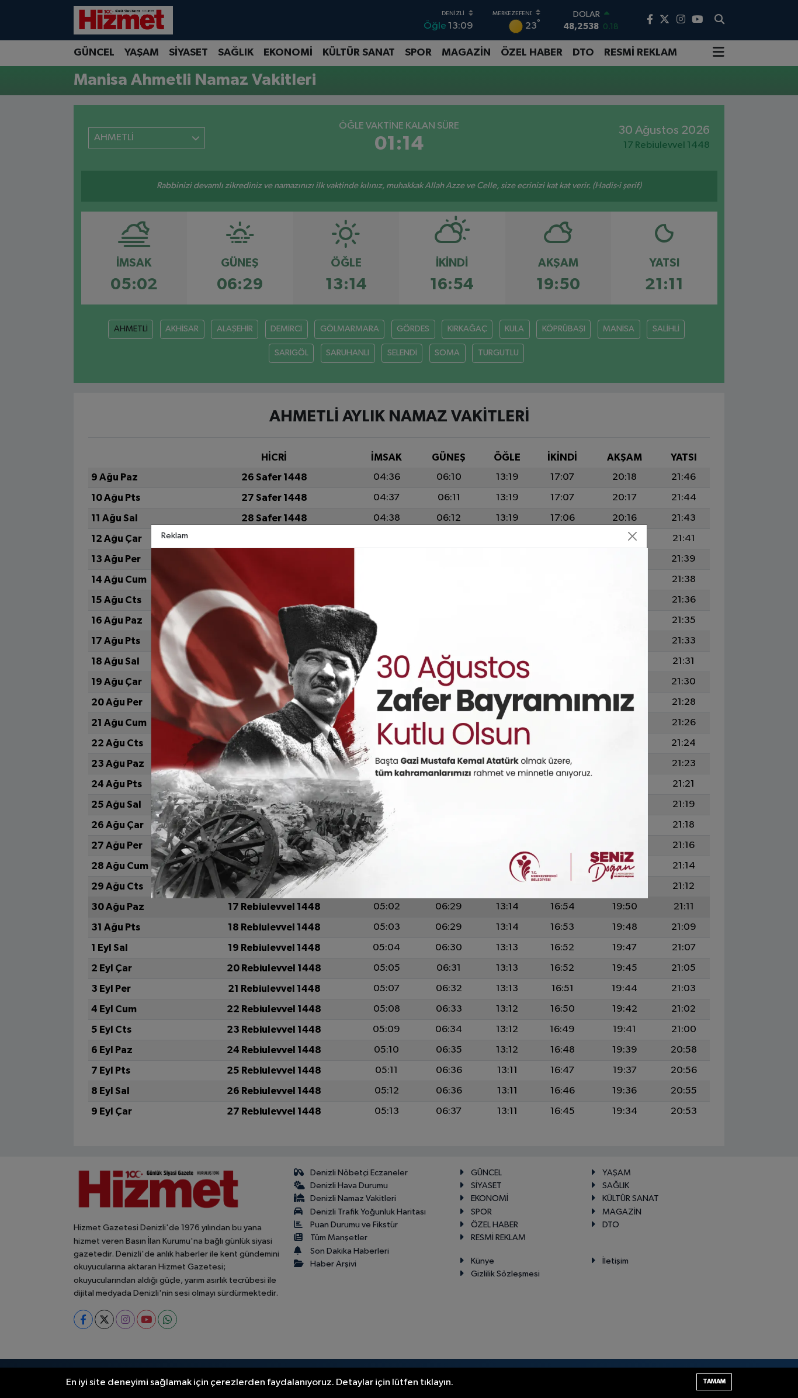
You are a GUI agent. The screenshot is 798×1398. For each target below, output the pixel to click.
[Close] (632, 536)
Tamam (714, 1381)
